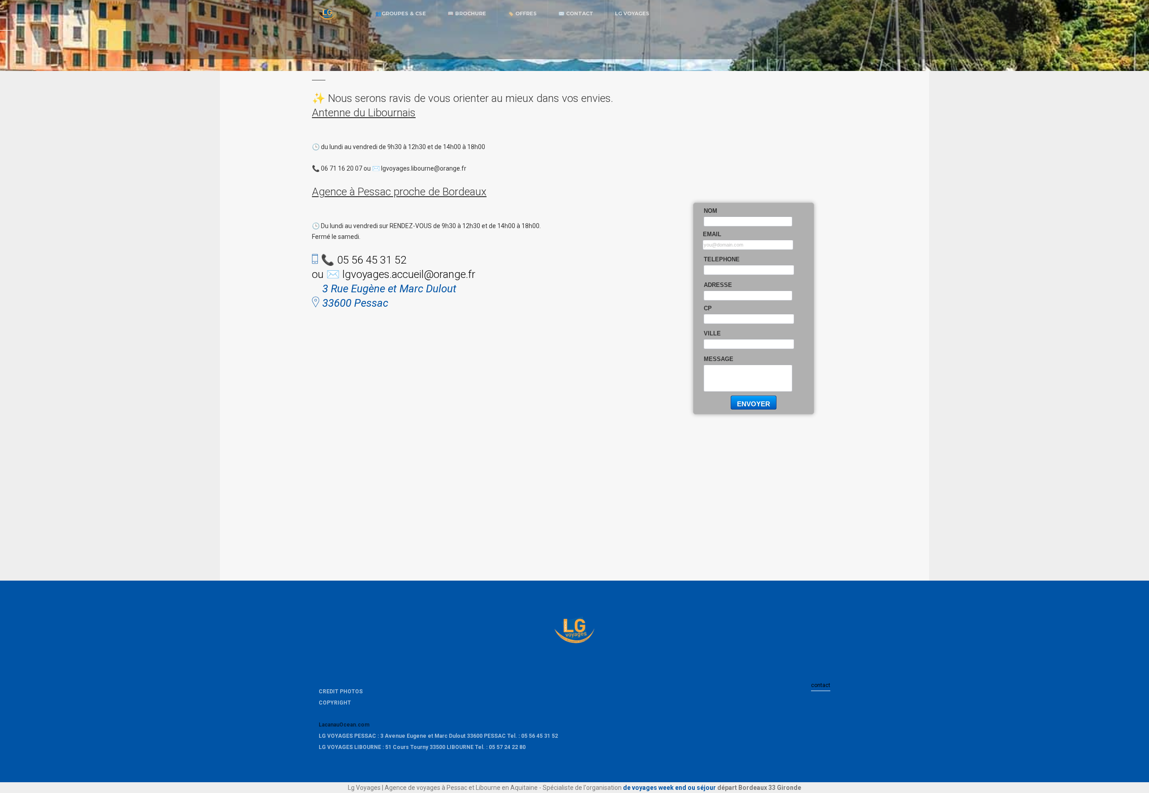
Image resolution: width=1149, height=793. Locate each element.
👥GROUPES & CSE (400, 13)
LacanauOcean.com (344, 725)
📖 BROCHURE (466, 13)
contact (820, 685)
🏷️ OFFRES (522, 13)
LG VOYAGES (632, 13)
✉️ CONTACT (575, 13)
